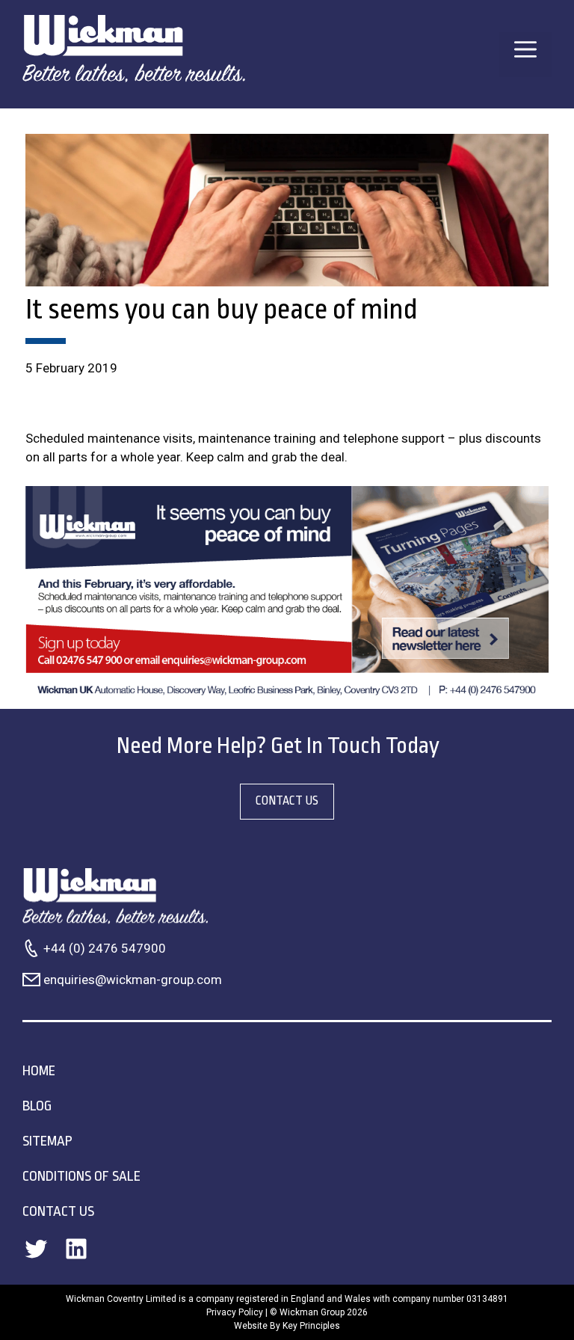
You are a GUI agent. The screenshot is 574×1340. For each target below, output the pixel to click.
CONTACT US (287, 801)
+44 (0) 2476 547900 (104, 948)
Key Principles (311, 1326)
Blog (37, 1106)
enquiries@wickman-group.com (132, 979)
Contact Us (58, 1211)
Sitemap (47, 1141)
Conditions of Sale (81, 1176)
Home (38, 1071)
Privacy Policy (234, 1312)
